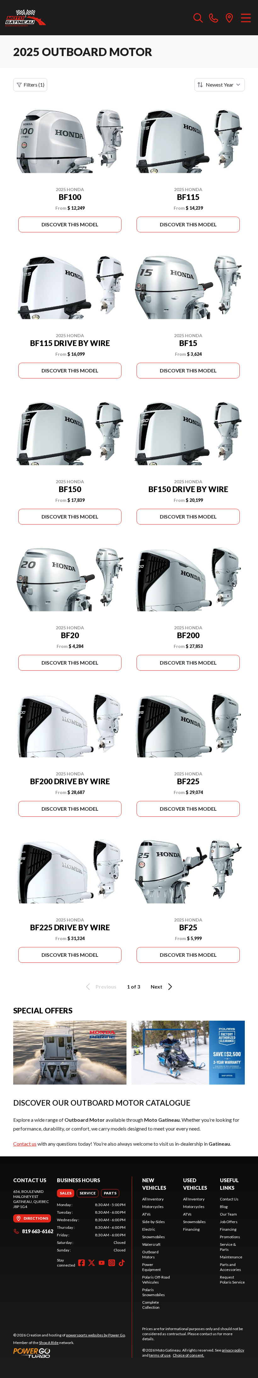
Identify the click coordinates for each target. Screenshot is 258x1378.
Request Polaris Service (232, 1279)
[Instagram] (111, 1263)
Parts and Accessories (230, 1267)
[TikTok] (122, 1263)
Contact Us (229, 1199)
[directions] (229, 17)
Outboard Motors (150, 1254)
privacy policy (233, 1350)
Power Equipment (151, 1267)
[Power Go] (69, 1353)
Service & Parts (228, 1247)
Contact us (24, 1144)
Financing (191, 1229)
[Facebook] (81, 1263)
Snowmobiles (153, 1236)
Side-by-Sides (153, 1221)
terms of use (160, 1355)
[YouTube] (101, 1263)
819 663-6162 (37, 1231)
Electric (148, 1229)
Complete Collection (151, 1305)
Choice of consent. (188, 1355)
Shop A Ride (49, 1342)
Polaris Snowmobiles (153, 1292)
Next (156, 987)
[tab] (65, 1193)
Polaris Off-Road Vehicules (156, 1279)
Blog (223, 1206)
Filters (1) (34, 85)
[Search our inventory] (198, 17)
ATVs (146, 1214)
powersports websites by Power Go (95, 1335)
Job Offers (229, 1221)
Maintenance (231, 1257)
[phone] (214, 17)
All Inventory (153, 1199)
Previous (106, 987)
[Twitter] (91, 1263)
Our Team (228, 1214)
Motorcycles (153, 1206)
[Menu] (246, 17)
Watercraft (151, 1244)
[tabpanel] (91, 1227)
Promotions (230, 1236)
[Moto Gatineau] (25, 18)
